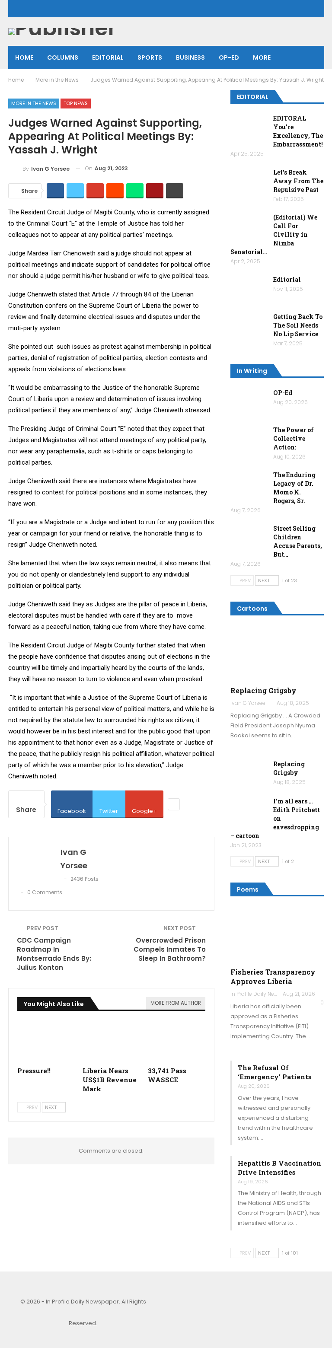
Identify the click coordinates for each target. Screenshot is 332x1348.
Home (24, 57)
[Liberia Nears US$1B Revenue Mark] (111, 1042)
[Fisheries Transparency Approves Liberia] (277, 934)
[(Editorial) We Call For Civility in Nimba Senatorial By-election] (249, 227)
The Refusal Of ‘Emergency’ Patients (275, 1072)
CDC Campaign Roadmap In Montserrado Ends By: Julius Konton (54, 954)
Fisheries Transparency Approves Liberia (273, 976)
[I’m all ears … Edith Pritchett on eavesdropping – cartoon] (249, 811)
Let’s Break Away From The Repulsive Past (298, 181)
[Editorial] (249, 289)
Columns (62, 57)
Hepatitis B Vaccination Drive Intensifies (279, 1167)
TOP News (76, 103)
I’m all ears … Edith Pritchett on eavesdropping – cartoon (275, 818)
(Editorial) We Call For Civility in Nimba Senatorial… (273, 234)
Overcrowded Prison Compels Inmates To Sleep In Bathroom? (170, 949)
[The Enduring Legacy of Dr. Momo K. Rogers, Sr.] (249, 484)
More (262, 57)
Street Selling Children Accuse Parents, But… (297, 541)
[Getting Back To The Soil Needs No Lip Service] (249, 326)
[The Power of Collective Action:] (249, 439)
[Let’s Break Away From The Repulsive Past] (249, 182)
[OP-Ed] (249, 402)
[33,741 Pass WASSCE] (176, 1042)
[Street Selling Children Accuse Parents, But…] (249, 538)
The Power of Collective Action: (293, 438)
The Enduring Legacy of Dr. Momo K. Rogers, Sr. (294, 488)
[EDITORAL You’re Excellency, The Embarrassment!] (249, 128)
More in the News (33, 103)
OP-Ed (282, 393)
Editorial (108, 57)
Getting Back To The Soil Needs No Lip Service (297, 325)
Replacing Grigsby (263, 690)
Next (51, 1107)
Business (190, 57)
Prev (31, 1107)
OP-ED (229, 57)
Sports (149, 57)
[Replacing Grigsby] (277, 653)
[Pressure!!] (46, 1042)
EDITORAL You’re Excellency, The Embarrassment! (298, 131)
